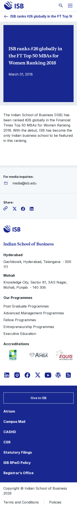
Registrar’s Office (18, 473)
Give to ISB (38, 398)
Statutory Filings (17, 452)
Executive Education (19, 333)
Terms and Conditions (21, 502)
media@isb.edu (24, 183)
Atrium (9, 411)
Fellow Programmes (19, 320)
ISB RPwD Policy (17, 462)
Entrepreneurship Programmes (28, 327)
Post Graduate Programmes (26, 306)
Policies (55, 502)
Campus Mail (14, 421)
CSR (6, 442)
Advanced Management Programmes (33, 313)
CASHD (9, 432)
